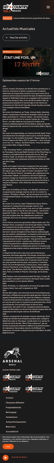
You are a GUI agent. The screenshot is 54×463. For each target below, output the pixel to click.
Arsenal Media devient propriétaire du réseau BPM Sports (31, 18)
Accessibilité (12, 431)
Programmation (13, 407)
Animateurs (11, 417)
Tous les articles (18, 37)
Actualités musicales (16, 422)
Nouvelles (10, 426)
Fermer (8, 446)
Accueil (9, 398)
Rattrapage (11, 412)
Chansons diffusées (15, 402)
